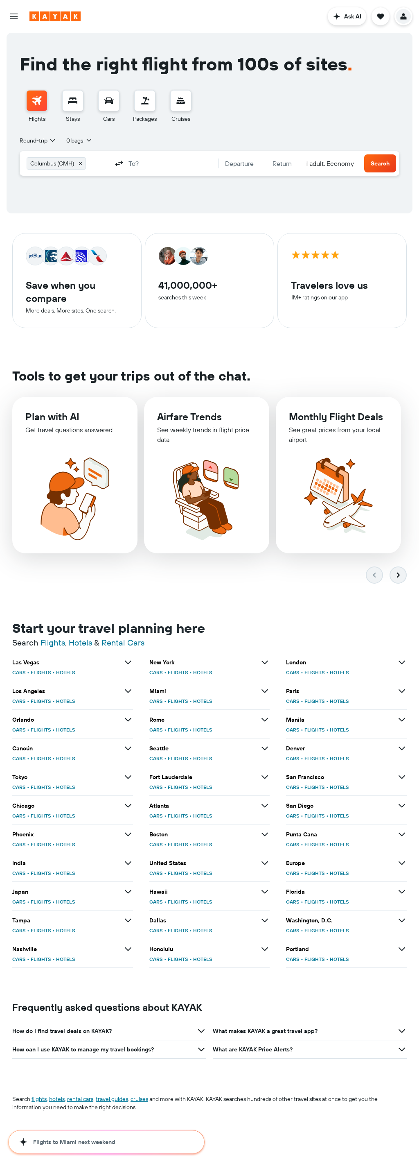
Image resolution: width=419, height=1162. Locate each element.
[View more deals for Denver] (402, 748)
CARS (19, 672)
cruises (139, 1099)
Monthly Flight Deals (336, 416)
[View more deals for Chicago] (128, 806)
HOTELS (65, 672)
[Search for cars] (108, 100)
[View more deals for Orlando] (128, 720)
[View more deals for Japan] (128, 892)
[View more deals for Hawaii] (265, 892)
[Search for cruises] (180, 100)
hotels (57, 1099)
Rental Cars (122, 642)
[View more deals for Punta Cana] (402, 834)
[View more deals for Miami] (265, 691)
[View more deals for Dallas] (265, 920)
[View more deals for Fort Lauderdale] (265, 777)
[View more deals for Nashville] (128, 949)
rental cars (80, 1099)
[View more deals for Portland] (402, 949)
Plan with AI (52, 416)
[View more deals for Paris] (402, 691)
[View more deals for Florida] (402, 892)
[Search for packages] (144, 100)
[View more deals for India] (128, 863)
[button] (14, 16)
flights (39, 1099)
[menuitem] (37, 106)
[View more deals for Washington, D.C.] (402, 920)
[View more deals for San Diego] (402, 806)
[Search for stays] (72, 100)
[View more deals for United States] (265, 863)
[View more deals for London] (402, 662)
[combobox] (38, 140)
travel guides (112, 1099)
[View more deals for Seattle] (265, 748)
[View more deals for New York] (265, 662)
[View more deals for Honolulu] (265, 949)
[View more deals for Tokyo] (128, 777)
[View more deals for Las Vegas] (128, 662)
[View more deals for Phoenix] (128, 834)
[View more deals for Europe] (402, 863)
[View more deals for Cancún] (128, 748)
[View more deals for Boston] (265, 834)
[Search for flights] (36, 100)
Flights (53, 642)
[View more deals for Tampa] (128, 920)
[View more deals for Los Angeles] (128, 691)
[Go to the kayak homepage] (55, 16)
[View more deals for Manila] (402, 720)
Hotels (80, 642)
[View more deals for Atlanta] (265, 806)
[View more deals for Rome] (265, 720)
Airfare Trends (189, 416)
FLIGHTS (41, 672)
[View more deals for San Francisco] (402, 777)
